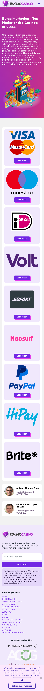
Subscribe (22, 564)
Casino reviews (9, 604)
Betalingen (7, 612)
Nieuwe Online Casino (12, 602)
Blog (4, 614)
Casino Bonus (8, 609)
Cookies (6, 617)
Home (4, 596)
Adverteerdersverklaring (13, 633)
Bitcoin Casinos (9, 599)
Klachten (6, 627)
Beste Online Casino (11, 607)
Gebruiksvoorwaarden (12, 620)
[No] (41, 678)
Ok (22, 680)
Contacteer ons (9, 625)
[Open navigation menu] (39, 3)
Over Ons (6, 630)
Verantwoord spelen (11, 622)
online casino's (14, 39)
